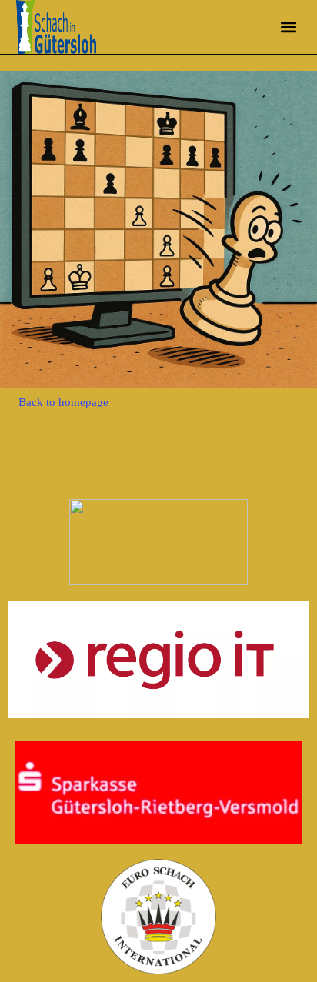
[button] (288, 27)
